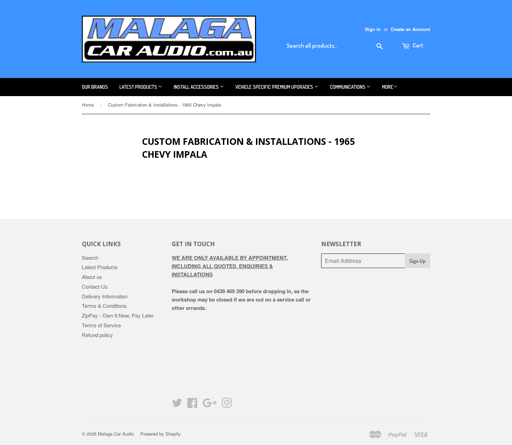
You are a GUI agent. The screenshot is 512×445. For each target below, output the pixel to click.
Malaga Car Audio (116, 433)
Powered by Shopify (160, 433)
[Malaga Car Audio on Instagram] (227, 404)
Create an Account (410, 29)
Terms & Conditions (104, 305)
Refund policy (97, 334)
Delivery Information (104, 296)
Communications (348, 87)
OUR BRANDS (95, 87)
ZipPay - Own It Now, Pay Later (118, 315)
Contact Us (95, 286)
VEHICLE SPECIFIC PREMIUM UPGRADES (274, 87)
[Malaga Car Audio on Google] (209, 404)
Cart (417, 45)
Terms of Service (101, 325)
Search (90, 257)
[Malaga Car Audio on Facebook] (192, 404)
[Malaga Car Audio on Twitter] (177, 404)
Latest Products (138, 87)
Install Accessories (197, 87)
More (387, 87)
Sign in (373, 29)
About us (92, 276)
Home (88, 104)
